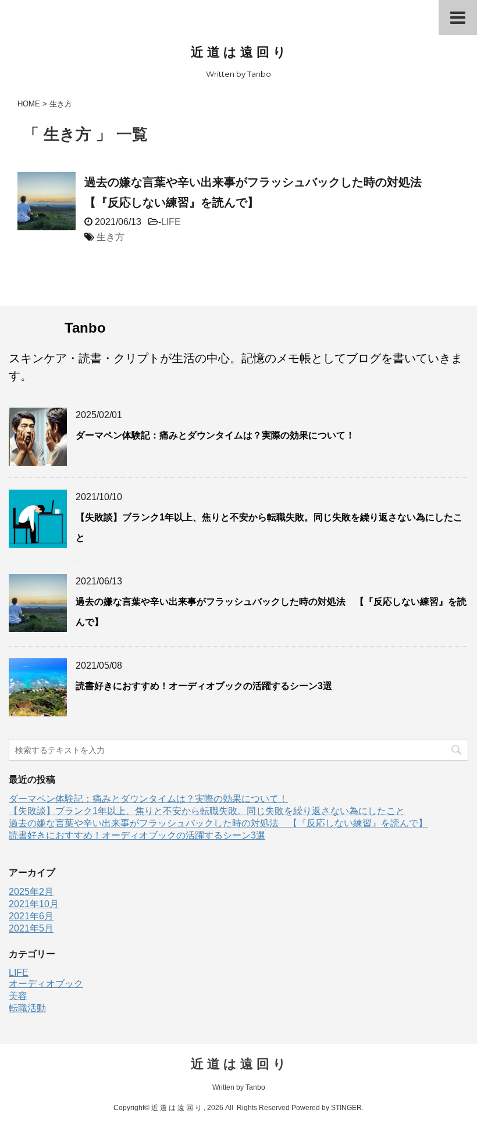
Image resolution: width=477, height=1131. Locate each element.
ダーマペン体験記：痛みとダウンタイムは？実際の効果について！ (215, 435)
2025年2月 (31, 892)
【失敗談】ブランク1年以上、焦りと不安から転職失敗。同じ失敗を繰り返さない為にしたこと (207, 811)
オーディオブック (46, 984)
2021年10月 (34, 904)
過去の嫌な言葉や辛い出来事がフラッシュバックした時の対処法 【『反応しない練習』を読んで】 (218, 823)
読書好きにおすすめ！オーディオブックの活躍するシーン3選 (204, 686)
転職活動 (27, 1008)
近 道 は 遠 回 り (238, 52)
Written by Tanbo (238, 1087)
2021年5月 (31, 928)
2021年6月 (31, 916)
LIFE (171, 222)
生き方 (110, 237)
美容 (18, 996)
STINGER (346, 1108)
